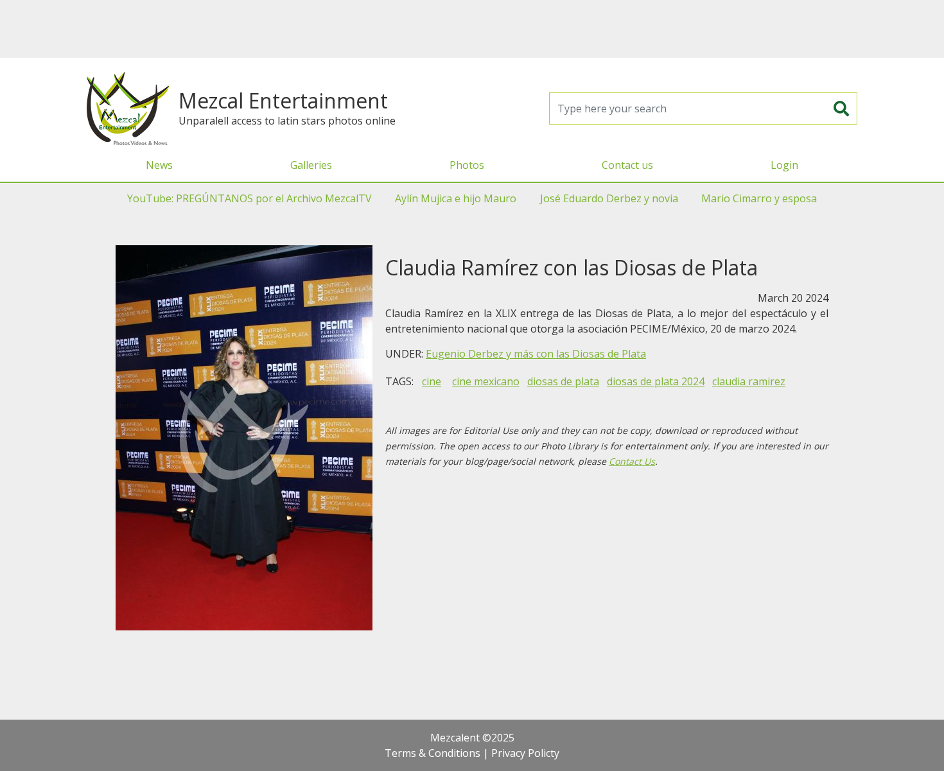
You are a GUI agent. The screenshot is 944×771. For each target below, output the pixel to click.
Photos (467, 165)
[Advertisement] (472, 29)
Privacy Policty (525, 753)
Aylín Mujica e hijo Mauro (455, 198)
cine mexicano (486, 381)
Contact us (627, 165)
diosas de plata (563, 381)
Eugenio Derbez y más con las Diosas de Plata (536, 354)
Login (784, 165)
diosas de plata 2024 (655, 381)
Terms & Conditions (432, 753)
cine (431, 381)
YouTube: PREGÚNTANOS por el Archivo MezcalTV (249, 198)
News (159, 165)
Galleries (311, 165)
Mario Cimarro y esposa (759, 198)
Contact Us (632, 461)
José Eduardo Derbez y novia (609, 198)
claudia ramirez (748, 381)
